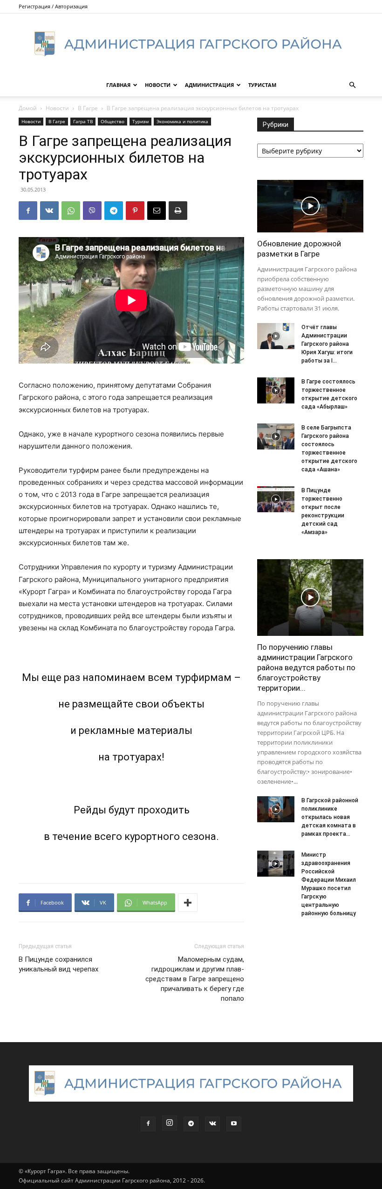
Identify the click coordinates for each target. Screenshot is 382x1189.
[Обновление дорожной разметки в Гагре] (310, 206)
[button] (352, 85)
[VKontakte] (212, 1123)
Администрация (209, 84)
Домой (28, 108)
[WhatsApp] (70, 210)
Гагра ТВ (83, 121)
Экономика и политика (182, 121)
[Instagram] (169, 1123)
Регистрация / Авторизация (53, 6)
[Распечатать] (178, 210)
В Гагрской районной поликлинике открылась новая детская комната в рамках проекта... (329, 817)
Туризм (140, 121)
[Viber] (92, 210)
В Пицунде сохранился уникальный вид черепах (58, 964)
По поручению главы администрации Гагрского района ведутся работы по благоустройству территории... (306, 667)
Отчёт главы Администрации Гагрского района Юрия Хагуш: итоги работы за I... (327, 344)
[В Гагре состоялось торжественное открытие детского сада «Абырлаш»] (275, 390)
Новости (158, 84)
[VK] (49, 210)
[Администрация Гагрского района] (191, 44)
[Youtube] (233, 1123)
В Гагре (88, 108)
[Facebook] (28, 210)
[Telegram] (113, 210)
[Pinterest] (135, 210)
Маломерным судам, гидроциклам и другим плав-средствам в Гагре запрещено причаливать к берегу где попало (194, 979)
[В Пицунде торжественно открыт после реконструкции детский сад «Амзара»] (275, 499)
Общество (112, 121)
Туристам (262, 84)
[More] (188, 902)
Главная (118, 84)
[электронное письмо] (156, 210)
